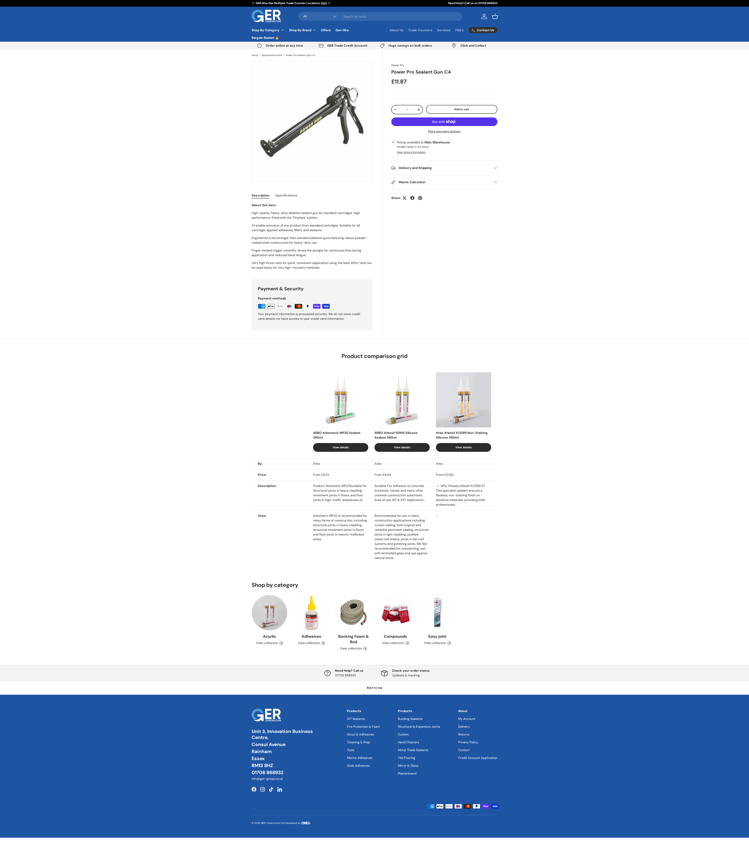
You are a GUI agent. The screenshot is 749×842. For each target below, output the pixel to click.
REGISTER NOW (375, 438)
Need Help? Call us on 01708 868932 (472, 3)
